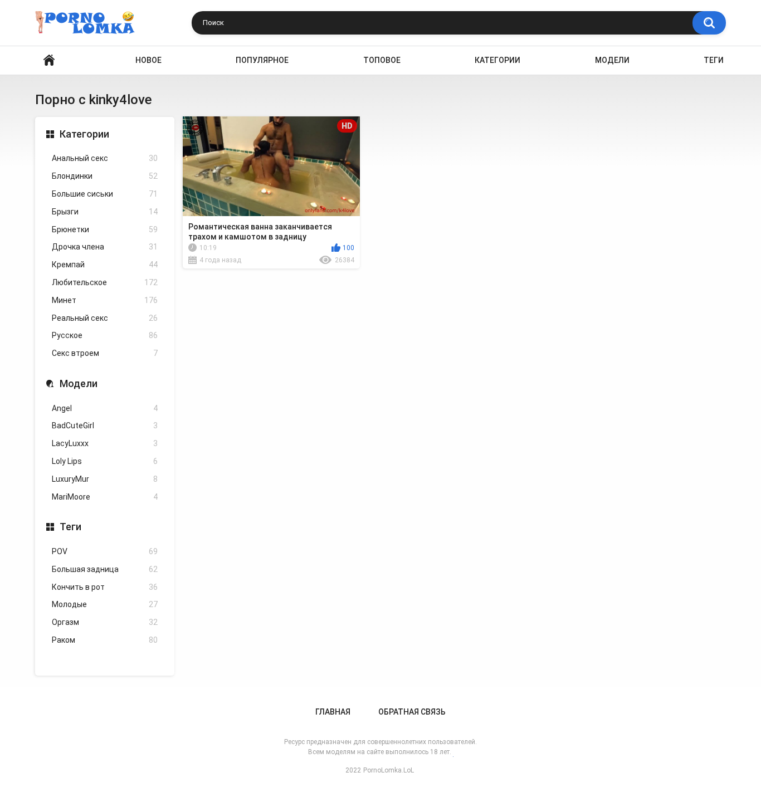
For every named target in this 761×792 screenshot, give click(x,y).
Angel (105, 408)
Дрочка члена (105, 246)
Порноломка (49, 60)
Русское (105, 335)
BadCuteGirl (105, 425)
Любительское (105, 282)
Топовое (382, 60)
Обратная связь (412, 711)
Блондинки (105, 176)
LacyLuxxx (105, 443)
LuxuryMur (105, 479)
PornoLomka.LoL (388, 770)
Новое (148, 60)
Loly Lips (105, 461)
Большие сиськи (105, 193)
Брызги (105, 211)
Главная (332, 711)
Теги (714, 60)
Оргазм (105, 622)
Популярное (262, 60)
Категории (497, 60)
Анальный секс (105, 158)
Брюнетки (105, 229)
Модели (612, 60)
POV (105, 551)
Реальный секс (105, 318)
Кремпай (105, 264)
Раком (105, 639)
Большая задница (105, 569)
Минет (105, 300)
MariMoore (105, 496)
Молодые (105, 604)
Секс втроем (105, 353)
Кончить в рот (105, 587)
